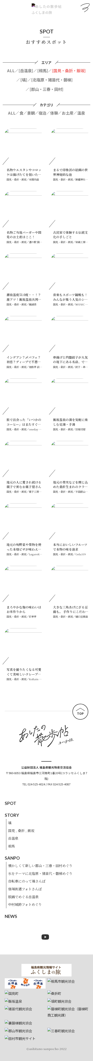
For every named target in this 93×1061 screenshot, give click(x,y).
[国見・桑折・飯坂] (69, 70)
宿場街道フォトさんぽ (25, 888)
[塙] (23, 80)
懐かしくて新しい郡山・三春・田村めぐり (40, 865)
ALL (11, 70)
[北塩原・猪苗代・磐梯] (52, 80)
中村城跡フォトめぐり (25, 904)
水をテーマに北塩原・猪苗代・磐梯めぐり (40, 873)
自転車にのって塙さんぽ (26, 880)
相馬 (11, 845)
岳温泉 (13, 838)
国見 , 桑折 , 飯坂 (21, 830)
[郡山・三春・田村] (46, 89)
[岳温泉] (26, 70)
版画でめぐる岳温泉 (23, 896)
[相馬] (42, 70)
